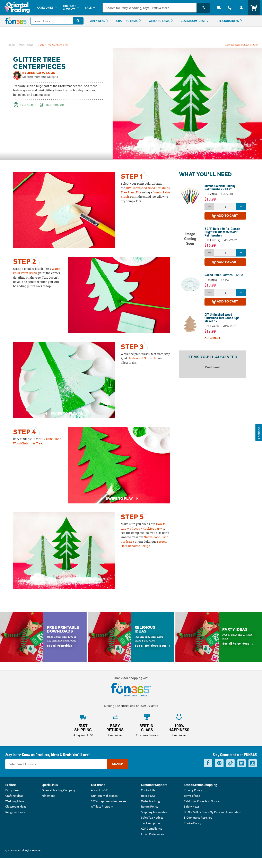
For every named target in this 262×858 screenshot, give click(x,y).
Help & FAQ (148, 796)
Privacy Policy (193, 790)
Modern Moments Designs (40, 76)
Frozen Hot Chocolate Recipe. (144, 544)
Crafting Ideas (14, 796)
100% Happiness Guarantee (108, 801)
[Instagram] (252, 763)
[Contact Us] (230, 7)
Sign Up (117, 764)
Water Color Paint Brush (36, 271)
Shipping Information (154, 812)
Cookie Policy (192, 823)
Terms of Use (192, 796)
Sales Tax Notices (152, 817)
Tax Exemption (150, 823)
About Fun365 (99, 790)
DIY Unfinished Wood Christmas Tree (37, 441)
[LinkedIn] (241, 763)
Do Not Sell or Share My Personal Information (212, 812)
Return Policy (149, 806)
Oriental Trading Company (59, 790)
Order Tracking (150, 801)
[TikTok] (230, 763)
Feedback (259, 432)
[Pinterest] (219, 763)
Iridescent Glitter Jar (143, 358)
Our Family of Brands (104, 796)
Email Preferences (152, 834)
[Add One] (241, 206)
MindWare (48, 796)
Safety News (191, 806)
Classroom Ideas (15, 806)
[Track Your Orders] (219, 7)
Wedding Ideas (14, 801)
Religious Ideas (15, 812)
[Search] (203, 8)
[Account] (241, 7)
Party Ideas (26, 45)
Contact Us (148, 790)
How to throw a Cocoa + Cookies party (143, 526)
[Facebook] (208, 763)
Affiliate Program (102, 806)
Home (11, 45)
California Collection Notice (201, 801)
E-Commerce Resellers (198, 817)
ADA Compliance (151, 828)
